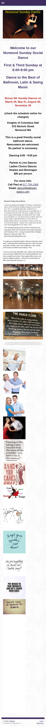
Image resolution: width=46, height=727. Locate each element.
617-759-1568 (30, 184)
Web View (40, 723)
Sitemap (12, 721)
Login (41, 721)
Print (6, 721)
